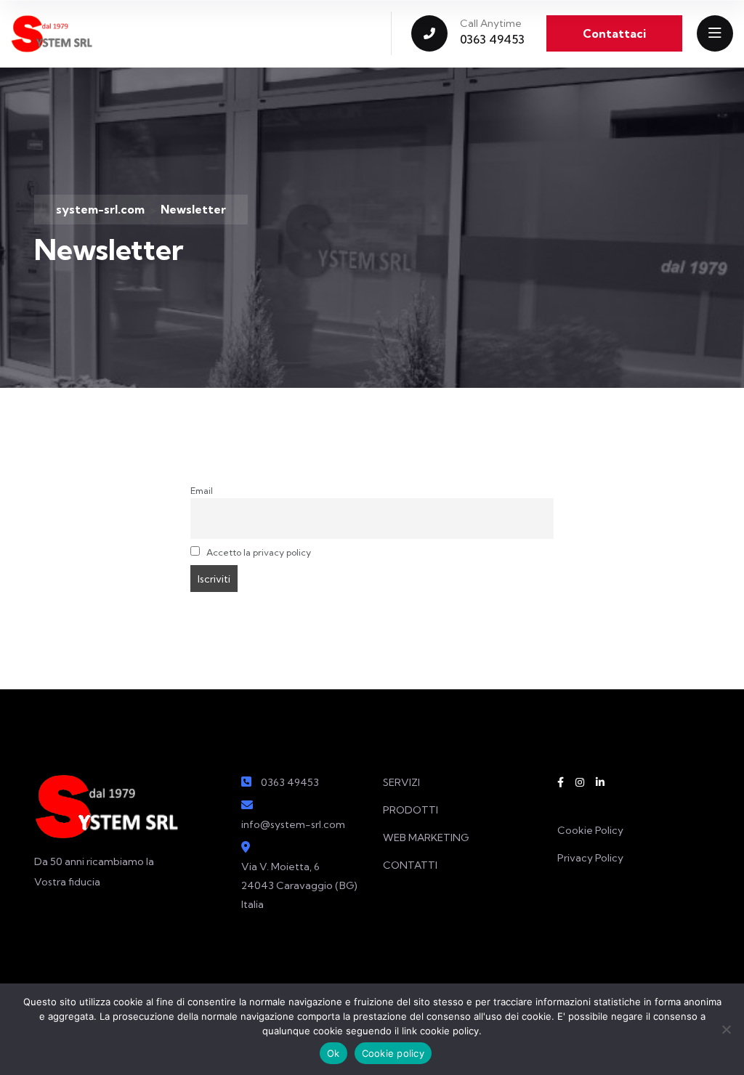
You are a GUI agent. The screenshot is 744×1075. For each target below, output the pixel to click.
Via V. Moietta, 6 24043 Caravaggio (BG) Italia (299, 885)
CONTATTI (410, 865)
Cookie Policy (590, 830)
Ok (333, 1053)
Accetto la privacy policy (257, 552)
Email (201, 490)
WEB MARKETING (426, 837)
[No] (726, 1029)
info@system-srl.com (293, 824)
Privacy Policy (590, 857)
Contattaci (614, 33)
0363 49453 (492, 39)
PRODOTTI (410, 809)
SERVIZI (401, 782)
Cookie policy (393, 1053)
